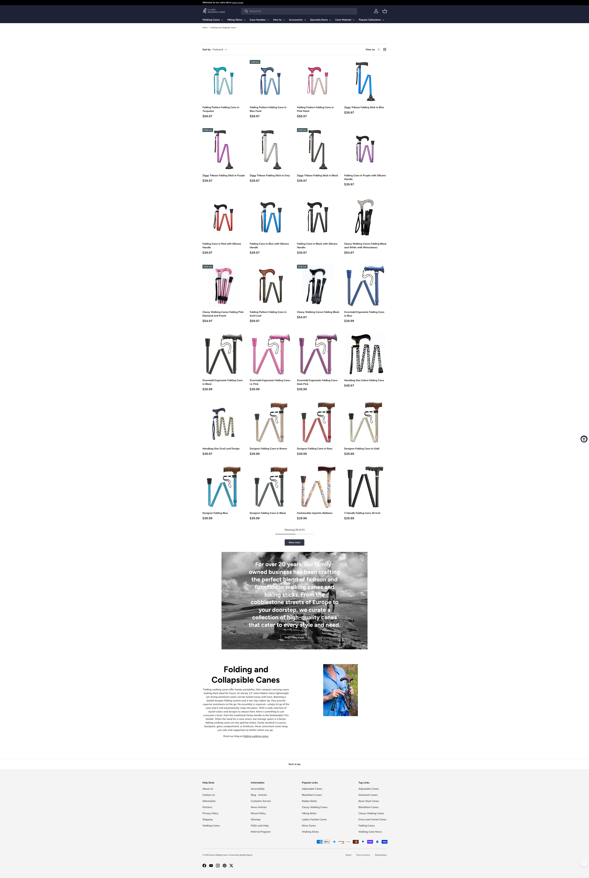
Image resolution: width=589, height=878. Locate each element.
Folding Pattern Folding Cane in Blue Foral (268, 109)
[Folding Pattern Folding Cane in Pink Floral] (318, 81)
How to (277, 19)
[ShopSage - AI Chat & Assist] (583, 863)
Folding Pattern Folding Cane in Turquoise (220, 109)
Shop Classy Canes (294, 637)
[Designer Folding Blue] (223, 487)
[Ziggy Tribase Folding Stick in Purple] (223, 149)
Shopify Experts (245, 855)
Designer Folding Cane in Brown (268, 448)
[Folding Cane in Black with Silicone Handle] (318, 217)
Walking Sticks (310, 831)
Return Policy (258, 813)
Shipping (207, 819)
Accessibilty (258, 788)
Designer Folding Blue (215, 512)
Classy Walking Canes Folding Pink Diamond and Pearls (223, 313)
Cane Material (343, 19)
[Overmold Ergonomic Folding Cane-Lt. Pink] (271, 354)
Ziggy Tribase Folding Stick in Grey (270, 175)
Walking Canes (211, 19)
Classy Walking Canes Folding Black (318, 311)
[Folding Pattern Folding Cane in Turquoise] (223, 81)
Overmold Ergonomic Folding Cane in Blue (364, 313)
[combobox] (299, 11)
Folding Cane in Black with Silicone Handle (317, 245)
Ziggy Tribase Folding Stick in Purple (223, 175)
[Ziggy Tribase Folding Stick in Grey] (271, 149)
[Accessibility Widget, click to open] (584, 439)
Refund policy (381, 855)
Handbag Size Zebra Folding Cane (364, 380)
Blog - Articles (259, 794)
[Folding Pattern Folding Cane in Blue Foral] (271, 81)
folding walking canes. (256, 736)
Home (205, 28)
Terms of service (363, 855)
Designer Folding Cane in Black (268, 512)
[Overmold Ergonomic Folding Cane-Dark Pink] (318, 354)
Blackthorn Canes (312, 794)
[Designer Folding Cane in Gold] (365, 422)
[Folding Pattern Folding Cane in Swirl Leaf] (271, 286)
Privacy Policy (210, 813)
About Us (207, 788)
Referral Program (261, 831)
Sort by (206, 49)
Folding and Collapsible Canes (223, 28)
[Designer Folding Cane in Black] (271, 487)
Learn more (237, 2)
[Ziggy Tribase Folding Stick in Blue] (365, 81)
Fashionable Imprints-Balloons (315, 512)
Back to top (294, 764)
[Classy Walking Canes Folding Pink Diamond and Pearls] (223, 286)
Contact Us (208, 794)
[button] (384, 11)
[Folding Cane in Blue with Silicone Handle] (271, 217)
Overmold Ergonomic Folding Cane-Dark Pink (317, 382)
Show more (294, 542)
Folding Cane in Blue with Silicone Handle (269, 245)
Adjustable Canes (312, 788)
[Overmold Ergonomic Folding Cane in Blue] (365, 286)
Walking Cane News (370, 831)
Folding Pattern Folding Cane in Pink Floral (315, 109)
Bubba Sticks (309, 801)
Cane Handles (258, 19)
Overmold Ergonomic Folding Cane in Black (222, 382)
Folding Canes (366, 825)
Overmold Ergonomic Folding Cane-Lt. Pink (270, 382)
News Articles (259, 807)
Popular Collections (370, 19)
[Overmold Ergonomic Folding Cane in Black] (223, 354)
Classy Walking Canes (314, 807)
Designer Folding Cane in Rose (314, 448)
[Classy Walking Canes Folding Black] (318, 286)
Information (209, 801)
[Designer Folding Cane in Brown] (271, 422)
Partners (207, 807)
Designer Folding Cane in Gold (361, 448)
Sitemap (255, 819)
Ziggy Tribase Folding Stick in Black (317, 175)
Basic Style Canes (368, 801)
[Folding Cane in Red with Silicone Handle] (223, 217)
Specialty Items (319, 19)
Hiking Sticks (234, 19)
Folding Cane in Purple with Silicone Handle (365, 177)
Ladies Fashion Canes (314, 819)
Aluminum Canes (368, 794)
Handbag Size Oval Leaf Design (221, 448)
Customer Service (261, 801)
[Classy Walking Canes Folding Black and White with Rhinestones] (365, 217)
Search (348, 855)
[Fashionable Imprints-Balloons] (318, 487)
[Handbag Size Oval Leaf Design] (223, 422)
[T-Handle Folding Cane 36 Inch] (365, 487)
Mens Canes (309, 825)
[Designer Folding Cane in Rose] (318, 422)
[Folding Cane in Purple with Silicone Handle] (365, 149)
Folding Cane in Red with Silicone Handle (221, 245)
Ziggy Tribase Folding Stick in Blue (364, 107)
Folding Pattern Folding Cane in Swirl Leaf (268, 313)
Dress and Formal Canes (372, 819)
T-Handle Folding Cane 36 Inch (362, 512)
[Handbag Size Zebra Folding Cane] (365, 354)
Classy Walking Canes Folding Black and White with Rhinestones (365, 245)
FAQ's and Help (260, 825)
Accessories (296, 19)
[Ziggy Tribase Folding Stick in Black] (318, 149)
